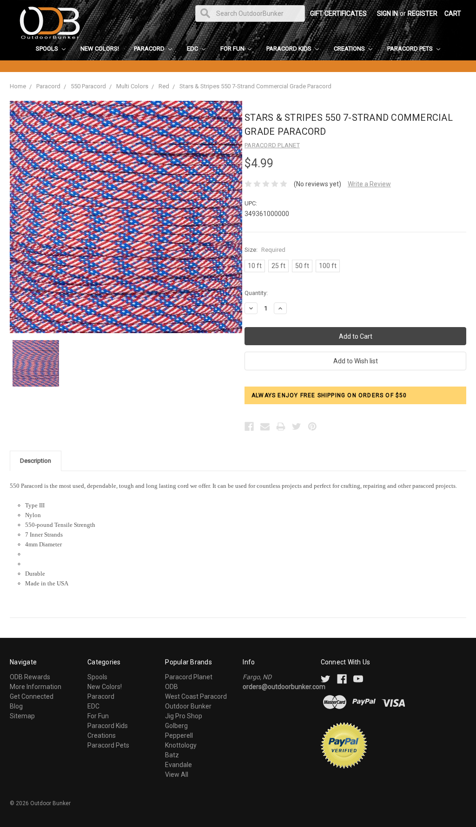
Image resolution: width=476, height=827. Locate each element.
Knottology (181, 745)
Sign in (387, 13)
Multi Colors (132, 86)
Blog (16, 706)
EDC (193, 48)
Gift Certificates (338, 13)
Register (422, 13)
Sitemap (22, 716)
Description (35, 460)
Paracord (150, 48)
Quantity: (256, 292)
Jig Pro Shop (183, 716)
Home (18, 86)
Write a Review (369, 184)
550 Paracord (88, 86)
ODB (171, 686)
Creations (350, 48)
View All (176, 774)
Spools (48, 48)
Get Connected (31, 696)
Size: (265, 249)
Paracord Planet (188, 677)
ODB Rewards (30, 677)
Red (164, 86)
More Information (35, 686)
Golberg (176, 725)
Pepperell (179, 735)
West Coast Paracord (196, 696)
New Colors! (99, 48)
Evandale (178, 764)
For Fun (233, 48)
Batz (172, 755)
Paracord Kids (289, 48)
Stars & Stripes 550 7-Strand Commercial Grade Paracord (255, 86)
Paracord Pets (410, 48)
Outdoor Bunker (188, 706)
